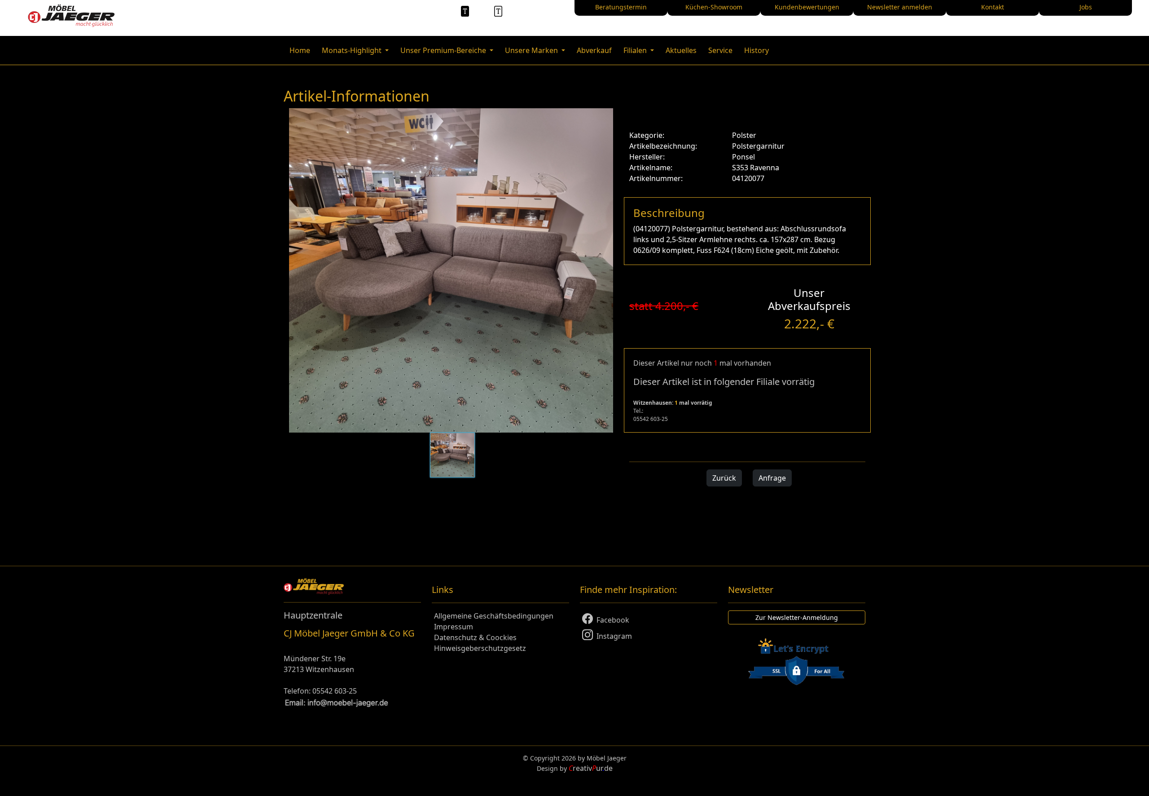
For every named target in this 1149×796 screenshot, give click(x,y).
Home (299, 50)
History (756, 50)
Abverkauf (594, 50)
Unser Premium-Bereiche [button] (444, 50)
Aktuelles (681, 50)
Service (720, 50)
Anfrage (772, 478)
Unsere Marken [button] (532, 50)
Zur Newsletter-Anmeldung (796, 617)
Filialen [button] (636, 50)
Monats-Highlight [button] (352, 50)
